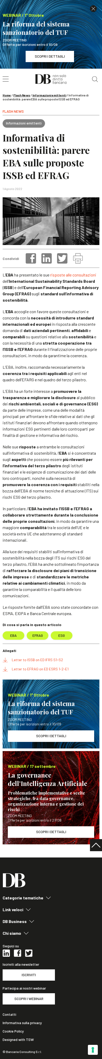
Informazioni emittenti (49, 95)
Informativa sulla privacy (22, 1023)
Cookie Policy (13, 1031)
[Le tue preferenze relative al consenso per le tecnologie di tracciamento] (93, 1050)
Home (7, 95)
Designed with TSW (18, 1040)
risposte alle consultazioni (73, 274)
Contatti (9, 1014)
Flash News (21, 95)
